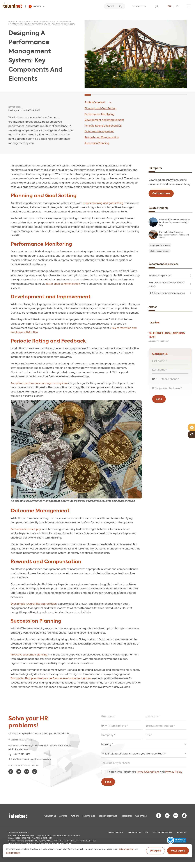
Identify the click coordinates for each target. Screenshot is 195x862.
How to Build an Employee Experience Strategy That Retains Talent (174, 234)
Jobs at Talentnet (108, 815)
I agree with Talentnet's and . (145, 771)
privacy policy (126, 848)
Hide (98, 102)
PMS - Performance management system (166, 284)
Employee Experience (160, 245)
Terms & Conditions (147, 771)
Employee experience (44, 22)
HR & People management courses (167, 292)
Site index (182, 832)
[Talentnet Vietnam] (12, 5)
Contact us (50, 815)
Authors (75, 815)
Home (11, 22)
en (169, 5)
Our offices (141, 815)
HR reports (126, 815)
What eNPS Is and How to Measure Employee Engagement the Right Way (174, 222)
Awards (63, 815)
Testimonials (88, 815)
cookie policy (13, 852)
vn (178, 5)
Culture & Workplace (159, 250)
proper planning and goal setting (103, 203)
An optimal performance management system (39, 383)
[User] (156, 6)
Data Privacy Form (162, 832)
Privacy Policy (173, 771)
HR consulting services (160, 275)
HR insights (24, 22)
